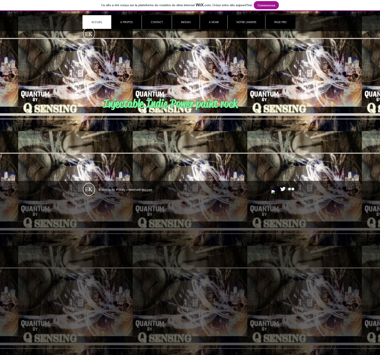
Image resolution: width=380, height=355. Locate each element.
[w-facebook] (274, 193)
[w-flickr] (291, 189)
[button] (280, 22)
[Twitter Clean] (283, 189)
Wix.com (147, 189)
